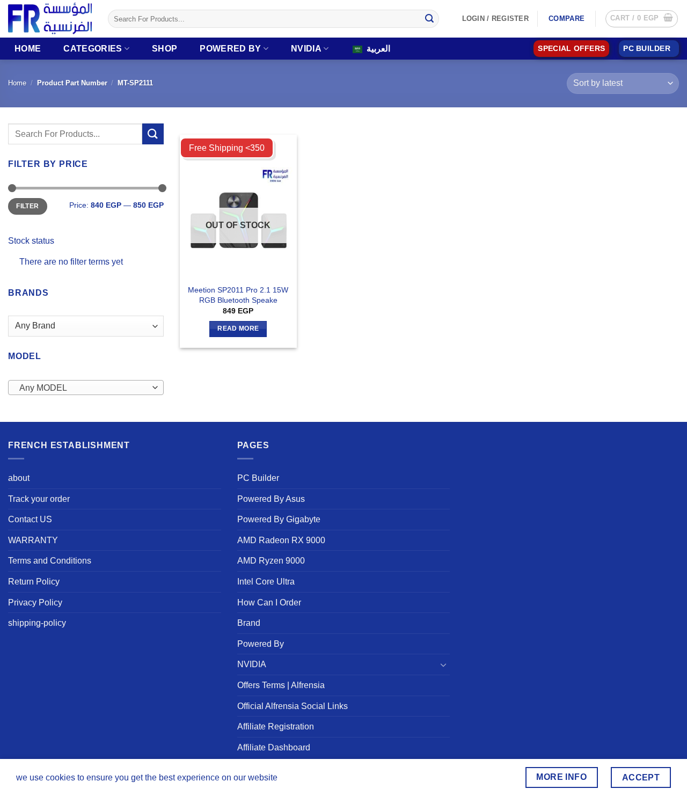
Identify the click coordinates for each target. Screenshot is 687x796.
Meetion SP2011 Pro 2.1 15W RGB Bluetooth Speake (238, 295)
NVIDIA (306, 48)
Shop (164, 48)
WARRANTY (33, 540)
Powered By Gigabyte (278, 519)
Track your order (39, 498)
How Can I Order (269, 602)
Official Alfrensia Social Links (292, 706)
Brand (248, 622)
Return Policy (34, 581)
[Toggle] (443, 664)
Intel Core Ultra (266, 581)
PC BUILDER (646, 49)
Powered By (230, 48)
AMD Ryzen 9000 (271, 560)
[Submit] (429, 19)
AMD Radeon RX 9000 (281, 540)
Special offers (571, 49)
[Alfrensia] (50, 18)
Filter (27, 206)
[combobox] (86, 387)
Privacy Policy (35, 602)
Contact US (30, 519)
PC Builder (258, 478)
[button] (641, 18)
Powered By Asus (271, 498)
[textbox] (83, 388)
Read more (238, 328)
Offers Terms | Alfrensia (281, 685)
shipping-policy (37, 622)
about (19, 478)
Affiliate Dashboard (273, 747)
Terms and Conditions (49, 560)
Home (27, 48)
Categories (92, 48)
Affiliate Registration (275, 726)
